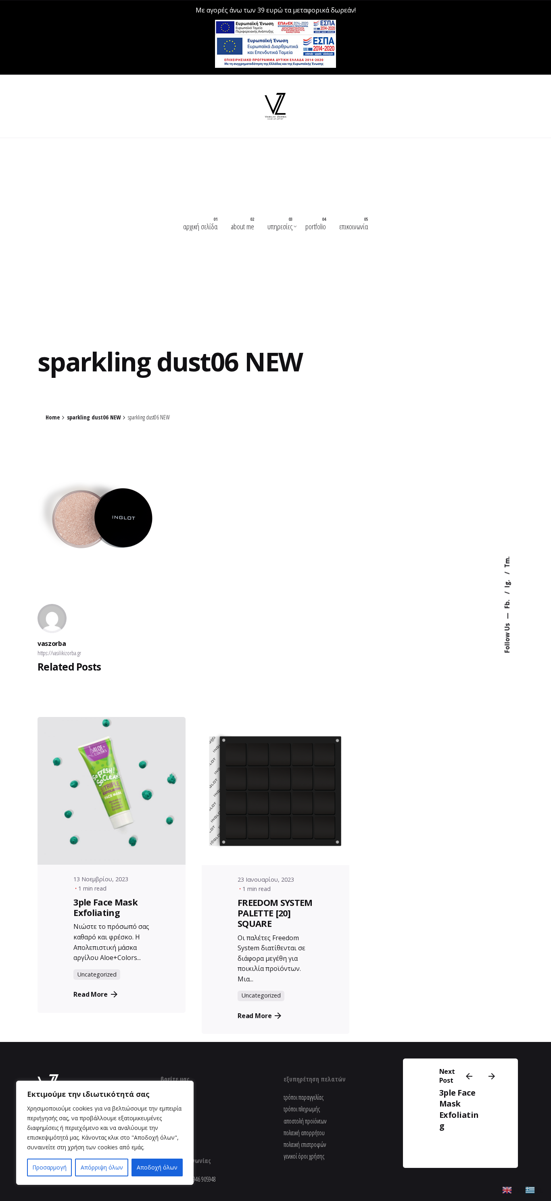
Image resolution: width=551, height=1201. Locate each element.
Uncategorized (97, 974)
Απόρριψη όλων (102, 1167)
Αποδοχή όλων (157, 1167)
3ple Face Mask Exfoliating (459, 1109)
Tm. (507, 562)
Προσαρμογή (49, 1167)
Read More (90, 994)
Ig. (507, 582)
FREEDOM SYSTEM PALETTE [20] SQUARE (275, 913)
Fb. (507, 603)
